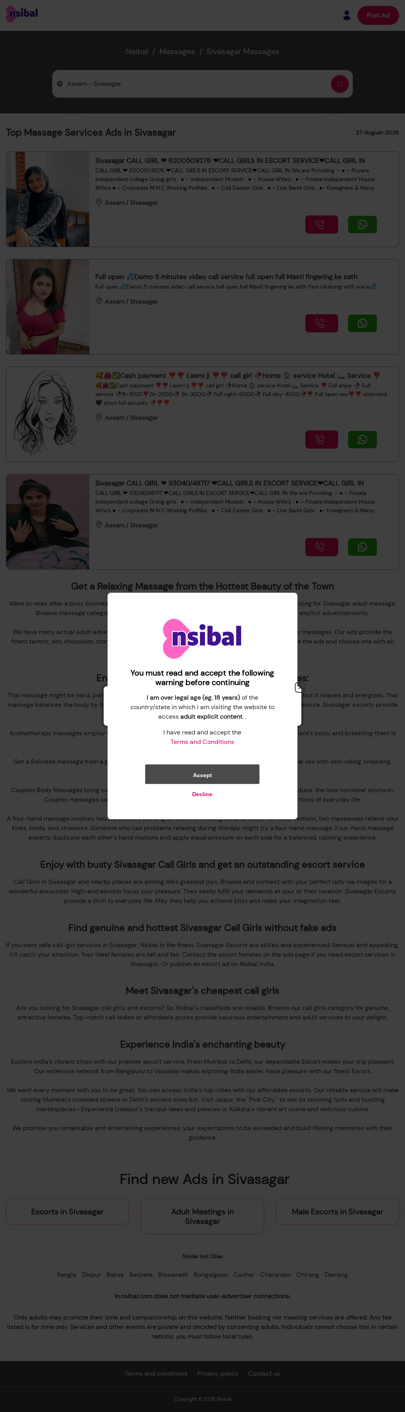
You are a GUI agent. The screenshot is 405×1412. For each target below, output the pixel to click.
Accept (202, 775)
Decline (202, 794)
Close (300, 687)
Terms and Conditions (202, 742)
